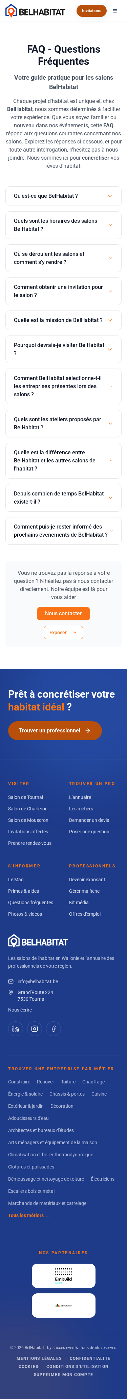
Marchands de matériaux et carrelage (47, 1203)
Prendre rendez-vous (29, 843)
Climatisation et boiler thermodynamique (50, 1154)
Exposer (58, 632)
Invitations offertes (28, 831)
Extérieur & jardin (26, 1106)
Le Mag (16, 879)
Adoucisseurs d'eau (28, 1118)
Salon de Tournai (25, 797)
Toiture (68, 1081)
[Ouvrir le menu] (115, 11)
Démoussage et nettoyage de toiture (46, 1179)
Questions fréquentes (30, 902)
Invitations (91, 10)
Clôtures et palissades (31, 1166)
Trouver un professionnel (49, 730)
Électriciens (102, 1179)
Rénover (45, 1081)
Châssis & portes (67, 1094)
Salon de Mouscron (28, 820)
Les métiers (81, 808)
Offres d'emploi (85, 914)
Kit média (79, 902)
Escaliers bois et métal (31, 1191)
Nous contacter (63, 613)
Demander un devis (89, 820)
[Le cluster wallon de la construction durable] (64, 1305)
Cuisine (99, 1094)
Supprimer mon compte (63, 1374)
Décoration (61, 1106)
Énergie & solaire (25, 1094)
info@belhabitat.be (38, 981)
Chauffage (93, 1081)
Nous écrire (20, 1010)
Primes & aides (23, 891)
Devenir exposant (87, 879)
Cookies (28, 1366)
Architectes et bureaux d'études (41, 1130)
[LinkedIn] (15, 1028)
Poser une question (89, 831)
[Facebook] (53, 1028)
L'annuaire (80, 797)
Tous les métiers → (28, 1215)
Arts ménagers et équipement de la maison (52, 1142)
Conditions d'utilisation (77, 1366)
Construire (19, 1081)
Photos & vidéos (25, 914)
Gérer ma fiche (84, 891)
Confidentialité (90, 1358)
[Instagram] (34, 1028)
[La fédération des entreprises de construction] (64, 1276)
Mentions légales (39, 1358)
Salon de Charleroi (27, 808)
